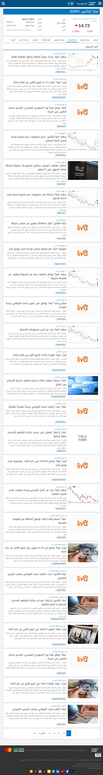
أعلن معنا (64, 760)
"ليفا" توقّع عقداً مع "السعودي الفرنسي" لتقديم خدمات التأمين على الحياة (37, 657)
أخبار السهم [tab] (72, 39)
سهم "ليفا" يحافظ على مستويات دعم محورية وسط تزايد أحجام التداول (37, 196)
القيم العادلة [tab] (46, 39)
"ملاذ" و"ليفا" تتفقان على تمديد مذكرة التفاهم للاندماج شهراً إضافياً (37, 434)
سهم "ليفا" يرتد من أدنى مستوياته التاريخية (43, 330)
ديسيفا (34, 760)
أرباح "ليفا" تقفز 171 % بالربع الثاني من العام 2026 (40, 82)
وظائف (40, 760)
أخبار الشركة (61, 126)
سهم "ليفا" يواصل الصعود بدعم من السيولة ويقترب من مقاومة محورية (37, 276)
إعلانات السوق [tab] (59, 39)
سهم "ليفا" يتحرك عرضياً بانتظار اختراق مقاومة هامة (39, 57)
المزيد (13, 39)
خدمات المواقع (47, 760)
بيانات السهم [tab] (85, 39)
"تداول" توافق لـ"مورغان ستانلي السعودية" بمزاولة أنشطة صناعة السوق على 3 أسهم (36, 167)
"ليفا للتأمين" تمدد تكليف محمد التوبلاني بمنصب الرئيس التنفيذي (37, 576)
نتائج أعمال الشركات (58, 97)
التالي (42, 733)
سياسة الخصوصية (26, 760)
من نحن (76, 760)
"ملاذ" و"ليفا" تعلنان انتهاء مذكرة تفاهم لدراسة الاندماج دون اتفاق (37, 382)
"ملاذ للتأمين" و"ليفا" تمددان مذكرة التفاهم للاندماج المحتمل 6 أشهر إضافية (39, 602)
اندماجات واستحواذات (58, 396)
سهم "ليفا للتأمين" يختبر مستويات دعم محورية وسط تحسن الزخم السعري (39, 139)
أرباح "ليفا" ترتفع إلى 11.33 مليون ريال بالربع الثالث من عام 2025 (36, 550)
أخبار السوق (61, 213)
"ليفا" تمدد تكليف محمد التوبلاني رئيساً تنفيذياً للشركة (37, 407)
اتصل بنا (71, 760)
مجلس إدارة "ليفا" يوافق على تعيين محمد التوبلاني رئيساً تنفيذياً (36, 305)
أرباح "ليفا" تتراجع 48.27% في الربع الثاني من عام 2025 (37, 629)
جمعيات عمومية (60, 264)
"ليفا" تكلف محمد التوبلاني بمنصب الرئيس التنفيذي (39, 709)
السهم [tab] (95, 39)
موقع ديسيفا (57, 760)
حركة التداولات (60, 72)
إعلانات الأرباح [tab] (23, 39)
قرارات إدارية (61, 238)
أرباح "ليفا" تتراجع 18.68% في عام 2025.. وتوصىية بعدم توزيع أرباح (37, 463)
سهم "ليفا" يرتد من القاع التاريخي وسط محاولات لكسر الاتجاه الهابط (38, 492)
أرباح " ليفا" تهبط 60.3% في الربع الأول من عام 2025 (38, 684)
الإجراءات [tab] (35, 39)
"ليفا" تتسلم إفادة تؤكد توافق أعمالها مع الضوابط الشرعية (40, 521)
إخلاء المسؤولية (84, 760)
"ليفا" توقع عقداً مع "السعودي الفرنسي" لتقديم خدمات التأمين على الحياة (37, 110)
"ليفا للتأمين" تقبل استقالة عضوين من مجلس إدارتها (39, 223)
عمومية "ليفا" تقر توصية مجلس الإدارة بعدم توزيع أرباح (38, 249)
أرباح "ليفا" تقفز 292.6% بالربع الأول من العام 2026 (40, 355)
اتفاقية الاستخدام (95, 760)
